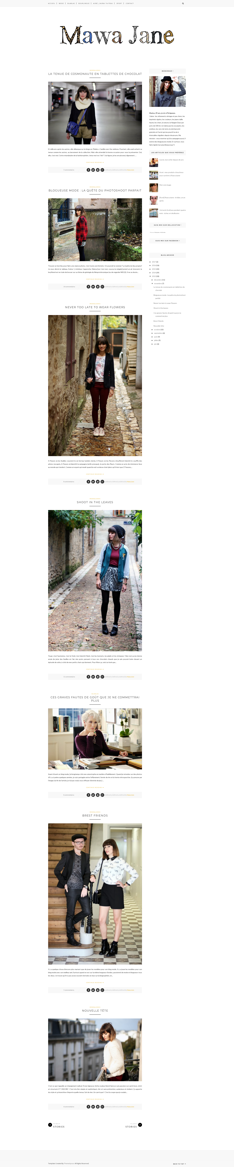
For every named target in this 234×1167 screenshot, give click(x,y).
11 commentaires (69, 677)
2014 (154, 273)
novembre (158, 283)
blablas (95, 694)
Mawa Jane (130, 170)
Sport (119, 3)
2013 (154, 276)
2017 (154, 262)
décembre (158, 280)
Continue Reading (94, 162)
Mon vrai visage (165, 185)
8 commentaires (68, 482)
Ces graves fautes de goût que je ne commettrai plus (95, 699)
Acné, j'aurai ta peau (103, 3)
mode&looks (95, 70)
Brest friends (95, 815)
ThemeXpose (69, 1163)
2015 (154, 269)
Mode (61, 3)
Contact (130, 3)
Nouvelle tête (95, 1010)
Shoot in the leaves (95, 502)
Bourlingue (84, 3)
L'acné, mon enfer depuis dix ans (171, 160)
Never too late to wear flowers (95, 307)
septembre (158, 333)
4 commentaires (68, 1107)
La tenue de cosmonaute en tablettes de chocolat (95, 74)
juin (155, 344)
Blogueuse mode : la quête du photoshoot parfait (95, 190)
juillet (156, 340)
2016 (154, 265)
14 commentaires (69, 287)
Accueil (51, 3)
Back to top (178, 1164)
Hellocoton (163, 232)
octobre (157, 329)
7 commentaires (68, 170)
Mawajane (157, 232)
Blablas (71, 3)
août (156, 337)
